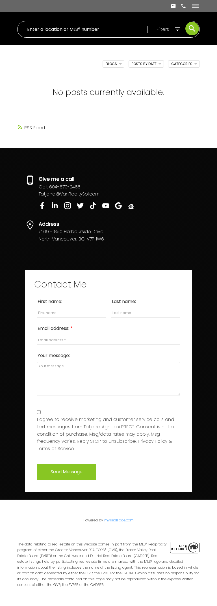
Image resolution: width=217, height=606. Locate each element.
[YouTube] (108, 207)
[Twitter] (83, 207)
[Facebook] (45, 207)
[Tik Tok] (96, 207)
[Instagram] (70, 207)
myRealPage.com (119, 520)
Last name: (124, 301)
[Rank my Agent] (133, 207)
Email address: (54, 328)
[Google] (121, 207)
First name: (50, 301)
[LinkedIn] (57, 207)
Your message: (54, 355)
